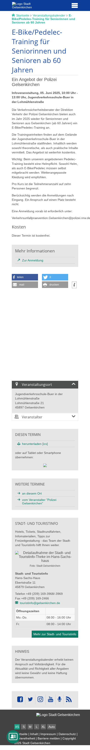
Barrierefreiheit (24, 738)
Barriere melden (49, 738)
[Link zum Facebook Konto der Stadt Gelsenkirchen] (20, 699)
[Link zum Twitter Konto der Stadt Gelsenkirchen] (30, 699)
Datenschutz (67, 734)
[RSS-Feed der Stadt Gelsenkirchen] (69, 699)
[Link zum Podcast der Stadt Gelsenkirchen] (59, 699)
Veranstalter (31, 417)
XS (17, 726)
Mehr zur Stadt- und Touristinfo (54, 634)
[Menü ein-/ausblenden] (74, 5)
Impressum (48, 734)
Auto (51, 726)
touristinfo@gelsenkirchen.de (40, 603)
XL (43, 726)
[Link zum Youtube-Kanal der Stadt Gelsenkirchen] (50, 699)
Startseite (21, 734)
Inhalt (34, 734)
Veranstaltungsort (36, 384)
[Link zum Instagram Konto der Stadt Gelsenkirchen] (40, 699)
